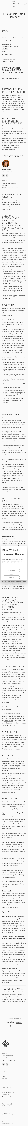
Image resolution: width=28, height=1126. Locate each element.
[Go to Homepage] (14, 4)
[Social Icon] (3, 1104)
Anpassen (10, 574)
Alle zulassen (11, 570)
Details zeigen (19, 566)
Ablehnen (11, 577)
